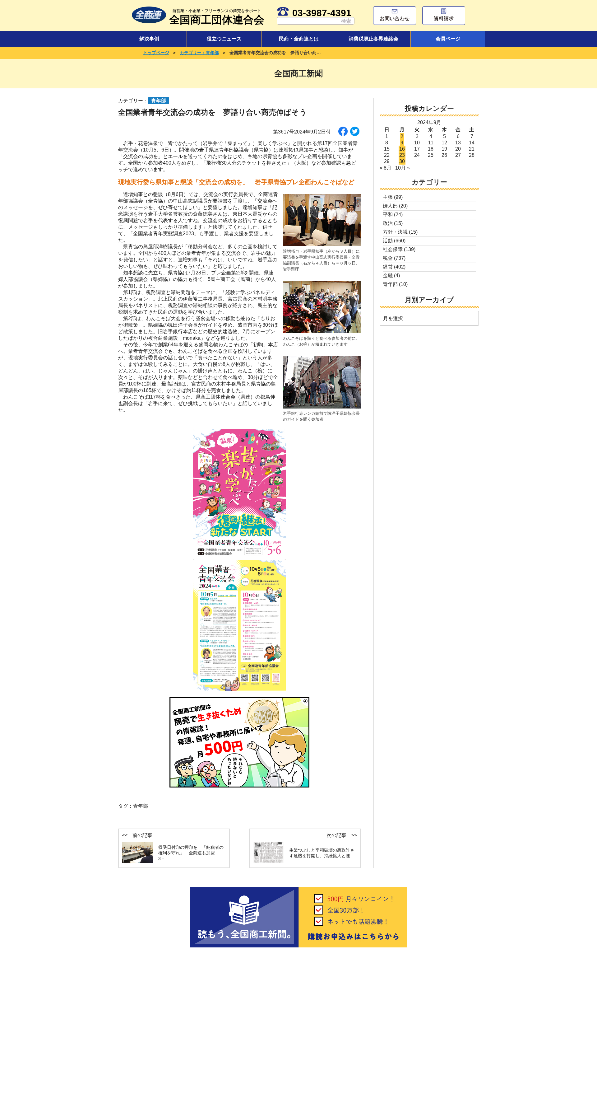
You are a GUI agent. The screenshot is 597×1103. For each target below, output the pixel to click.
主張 (388, 197)
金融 (388, 275)
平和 (388, 214)
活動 (388, 240)
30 (402, 161)
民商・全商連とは (299, 38)
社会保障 (393, 249)
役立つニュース (224, 38)
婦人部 (390, 205)
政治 (388, 223)
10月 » (402, 168)
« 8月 (385, 168)
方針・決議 (395, 232)
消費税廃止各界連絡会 (373, 38)
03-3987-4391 (321, 12)
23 (402, 155)
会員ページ (448, 38)
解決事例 (149, 38)
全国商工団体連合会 (216, 17)
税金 (388, 258)
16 (402, 149)
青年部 (140, 806)
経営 (388, 266)
